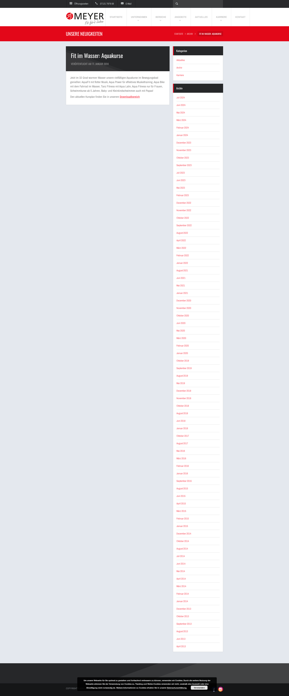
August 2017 (182, 443)
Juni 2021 (180, 278)
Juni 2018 (180, 421)
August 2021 (182, 270)
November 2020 (183, 308)
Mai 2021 (180, 285)
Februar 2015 (182, 518)
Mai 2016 (180, 451)
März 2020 (181, 338)
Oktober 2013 (182, 616)
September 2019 (184, 368)
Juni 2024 (180, 105)
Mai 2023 (180, 187)
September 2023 (184, 165)
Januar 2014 (182, 601)
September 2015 (184, 481)
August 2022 (182, 233)
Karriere (180, 75)
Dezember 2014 (183, 533)
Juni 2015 (180, 496)
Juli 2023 (180, 172)
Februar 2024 (182, 127)
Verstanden (199, 687)
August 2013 (182, 631)
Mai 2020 (180, 330)
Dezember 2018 (183, 390)
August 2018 (182, 413)
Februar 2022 (182, 255)
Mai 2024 (180, 112)
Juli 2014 (180, 556)
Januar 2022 (182, 263)
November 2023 (183, 150)
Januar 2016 (182, 473)
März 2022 (181, 248)
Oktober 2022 (182, 218)
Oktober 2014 (182, 541)
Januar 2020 (182, 353)
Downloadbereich (130, 97)
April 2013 (181, 646)
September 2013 (184, 623)
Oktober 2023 (182, 157)
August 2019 (182, 375)
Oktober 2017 (182, 436)
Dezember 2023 (183, 142)
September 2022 (184, 225)
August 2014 (182, 548)
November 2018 (183, 398)
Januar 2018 (182, 428)
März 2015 (181, 511)
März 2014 (181, 586)
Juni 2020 (180, 323)
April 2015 (181, 503)
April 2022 (181, 240)
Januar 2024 (182, 135)
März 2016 (181, 458)
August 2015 (182, 488)
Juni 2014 (180, 563)
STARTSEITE (178, 33)
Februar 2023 (182, 195)
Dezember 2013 (183, 608)
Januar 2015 (182, 526)
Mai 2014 (180, 571)
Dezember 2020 (183, 300)
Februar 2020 (182, 345)
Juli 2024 (180, 97)
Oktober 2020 (182, 315)
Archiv (190, 33)
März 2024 (181, 120)
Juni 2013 (180, 639)
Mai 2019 (180, 383)
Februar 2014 (182, 593)
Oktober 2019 (182, 360)
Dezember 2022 (183, 202)
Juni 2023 (180, 180)
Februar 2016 (182, 466)
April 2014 (181, 578)
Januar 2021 (182, 293)
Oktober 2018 (182, 405)
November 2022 (183, 210)
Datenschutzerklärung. (177, 687)
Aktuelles (180, 60)
